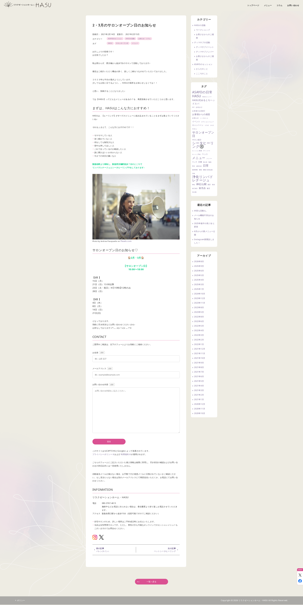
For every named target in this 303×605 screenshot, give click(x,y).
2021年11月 (199, 353)
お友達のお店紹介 (198, 111)
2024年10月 (199, 293)
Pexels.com (126, 241)
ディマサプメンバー (205, 51)
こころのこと (202, 73)
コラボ (207, 125)
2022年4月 (199, 330)
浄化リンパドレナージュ (202, 178)
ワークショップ (203, 30)
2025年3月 (199, 284)
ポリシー (21, 600)
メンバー (209, 158)
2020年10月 (199, 413)
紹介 (209, 184)
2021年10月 (199, 358)
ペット (205, 154)
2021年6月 (199, 376)
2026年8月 (199, 261)
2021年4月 (199, 385)
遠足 (208, 188)
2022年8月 (199, 316)
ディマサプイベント (205, 47)
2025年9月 (199, 266)
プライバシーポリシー (102, 454)
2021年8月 (199, 367)
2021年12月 (199, 348)
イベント (196, 121)
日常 (206, 165)
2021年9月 (199, 362)
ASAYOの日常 (202, 92)
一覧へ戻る (151, 581)
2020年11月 (199, 408)
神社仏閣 (201, 184)
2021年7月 (199, 371)
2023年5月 (199, 312)
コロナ (212, 125)
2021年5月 (199, 381)
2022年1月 (199, 344)
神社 (193, 184)
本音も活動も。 (201, 210)
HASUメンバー (207, 97)
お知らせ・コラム (144, 39)
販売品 (202, 187)
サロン (194, 129)
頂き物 (194, 192)
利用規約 (125, 454)
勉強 (210, 162)
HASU (110, 43)
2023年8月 (199, 307)
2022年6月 (199, 321)
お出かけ (199, 107)
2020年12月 (199, 404)
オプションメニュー (207, 122)
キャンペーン (197, 125)
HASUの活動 (130, 39)
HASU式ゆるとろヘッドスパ (203, 102)
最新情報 (195, 170)
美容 (213, 184)
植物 (200, 170)
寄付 (193, 166)
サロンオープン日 (122, 43)
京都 (200, 162)
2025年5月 (199, 275)
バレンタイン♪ (102, 551)
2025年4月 (199, 279)
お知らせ (195, 118)
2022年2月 (199, 339)
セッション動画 (197, 151)
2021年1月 (199, 399)
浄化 (193, 173)
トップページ (253, 5)
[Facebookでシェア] (300, 581)
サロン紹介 (197, 139)
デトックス (206, 151)
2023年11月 (199, 302)
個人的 (205, 162)
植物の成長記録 (208, 170)
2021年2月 (199, 394)
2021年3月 (199, 390)
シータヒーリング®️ (203, 144)
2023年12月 (199, 298)
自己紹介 (195, 188)
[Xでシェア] (300, 575)
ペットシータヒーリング (165, 551)
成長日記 (199, 166)
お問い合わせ (293, 5)
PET (193, 107)
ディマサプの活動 (202, 42)
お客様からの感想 (201, 114)
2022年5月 (199, 325)
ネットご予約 (196, 154)
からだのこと (202, 69)
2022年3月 (199, 335)
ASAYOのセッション (115, 39)
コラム (280, 5)
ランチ (194, 162)
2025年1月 (199, 289)
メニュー (268, 5)
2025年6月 (199, 270)
